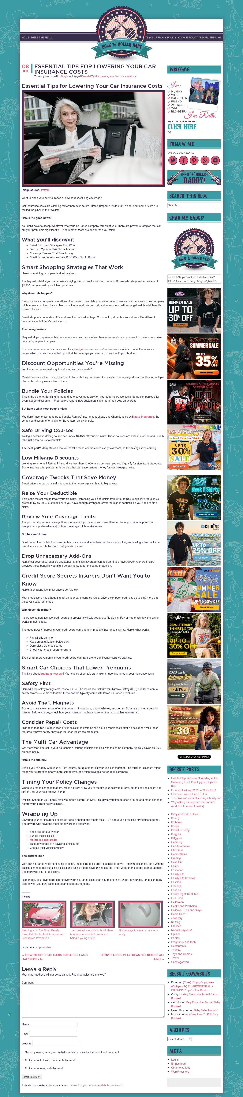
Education (177, 870)
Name (25, 1024)
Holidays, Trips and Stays (186, 910)
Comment (28, 982)
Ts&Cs (149, 37)
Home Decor (178, 914)
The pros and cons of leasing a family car (196, 798)
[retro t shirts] (194, 749)
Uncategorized (180, 962)
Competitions (179, 854)
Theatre (176, 950)
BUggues (176, 838)
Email (25, 1034)
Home (25, 37)
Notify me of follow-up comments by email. (50, 1060)
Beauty (175, 818)
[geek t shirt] (194, 519)
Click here (181, 126)
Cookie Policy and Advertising (199, 37)
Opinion (176, 934)
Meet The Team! (41, 37)
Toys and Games (181, 954)
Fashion (176, 882)
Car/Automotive (180, 846)
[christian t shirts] (194, 565)
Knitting (175, 922)
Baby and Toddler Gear (185, 814)
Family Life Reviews (183, 878)
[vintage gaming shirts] (194, 423)
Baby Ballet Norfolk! (206, 1010)
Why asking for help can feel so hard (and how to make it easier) (193, 804)
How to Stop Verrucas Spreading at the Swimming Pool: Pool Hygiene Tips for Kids (194, 782)
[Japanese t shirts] (194, 611)
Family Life (177, 874)
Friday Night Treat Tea (184, 894)
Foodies (176, 890)
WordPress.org (180, 1071)
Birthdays (176, 822)
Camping (176, 842)
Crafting (176, 858)
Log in (175, 1059)
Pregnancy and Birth (183, 942)
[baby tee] (194, 331)
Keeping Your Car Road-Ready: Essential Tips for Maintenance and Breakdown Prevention (43, 934)
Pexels (45, 190)
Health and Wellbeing (184, 906)
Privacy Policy (166, 37)
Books (175, 826)
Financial (176, 886)
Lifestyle (64, 76)
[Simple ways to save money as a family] (140, 914)
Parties (175, 938)
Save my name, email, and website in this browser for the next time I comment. (72, 1052)
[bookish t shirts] (194, 657)
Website (27, 1043)
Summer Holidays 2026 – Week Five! (193, 790)
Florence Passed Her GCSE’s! (189, 794)
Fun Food (177, 898)
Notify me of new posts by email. (44, 1068)
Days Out (176, 862)
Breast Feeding (180, 830)
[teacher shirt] (194, 469)
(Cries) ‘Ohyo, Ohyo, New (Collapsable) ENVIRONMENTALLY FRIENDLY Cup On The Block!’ (192, 986)
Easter (175, 866)
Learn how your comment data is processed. (96, 1085)
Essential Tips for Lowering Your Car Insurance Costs (95, 69)
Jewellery (176, 918)
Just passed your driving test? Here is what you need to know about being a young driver (91, 934)
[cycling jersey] (194, 703)
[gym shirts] (194, 377)
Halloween (177, 902)
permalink (45, 947)
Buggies (176, 834)
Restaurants (178, 946)
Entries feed (178, 1063)
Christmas (177, 850)
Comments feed (180, 1067)
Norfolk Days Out (181, 930)
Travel (175, 958)
